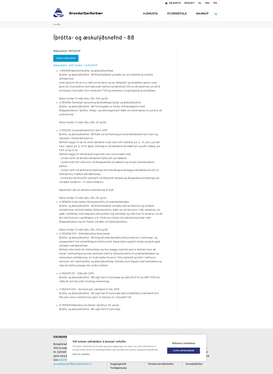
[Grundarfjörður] (78, 13)
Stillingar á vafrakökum (183, 343)
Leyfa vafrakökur (183, 351)
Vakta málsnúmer (66, 58)
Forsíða (56, 24)
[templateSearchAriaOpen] (216, 14)
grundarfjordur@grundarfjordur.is (72, 364)
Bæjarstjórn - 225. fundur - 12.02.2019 (75, 65)
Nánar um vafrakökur (81, 354)
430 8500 (65, 360)
